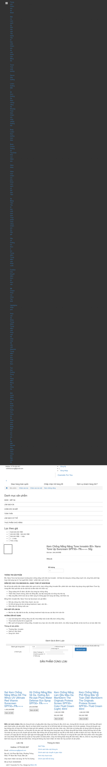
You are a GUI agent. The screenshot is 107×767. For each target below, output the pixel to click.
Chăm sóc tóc (12, 228)
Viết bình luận (80, 649)
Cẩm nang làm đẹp (11, 455)
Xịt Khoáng (12, 108)
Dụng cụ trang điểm (12, 377)
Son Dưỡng (12, 371)
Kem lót (11, 279)
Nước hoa (12, 407)
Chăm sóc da (12, 8)
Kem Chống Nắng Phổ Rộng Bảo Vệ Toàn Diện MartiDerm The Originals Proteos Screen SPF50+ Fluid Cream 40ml (91, 700)
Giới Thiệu (41, 746)
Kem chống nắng (12, 102)
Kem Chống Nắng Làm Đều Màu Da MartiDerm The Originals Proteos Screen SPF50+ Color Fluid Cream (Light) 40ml (64, 700)
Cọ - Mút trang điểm (12, 393)
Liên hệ (11, 461)
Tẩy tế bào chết (11, 41)
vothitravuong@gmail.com (17, 750)
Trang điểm (12, 254)
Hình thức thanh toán (45, 755)
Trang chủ (12, 3)
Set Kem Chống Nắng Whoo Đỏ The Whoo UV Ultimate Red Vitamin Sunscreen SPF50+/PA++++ (15, 699)
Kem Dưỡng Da (12, 96)
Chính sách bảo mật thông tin (48, 749)
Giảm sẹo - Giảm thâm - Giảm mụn (12, 166)
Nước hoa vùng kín (12, 413)
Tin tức (11, 432)
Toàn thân (11, 112)
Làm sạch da (11, 23)
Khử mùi (11, 156)
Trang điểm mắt (12, 328)
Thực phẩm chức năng (12, 220)
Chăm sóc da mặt (36, 488)
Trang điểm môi (12, 353)
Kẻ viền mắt (11, 345)
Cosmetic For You (65, 475)
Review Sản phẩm (12, 447)
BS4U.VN (33, 765)
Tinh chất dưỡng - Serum (12, 71)
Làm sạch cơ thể (11, 518)
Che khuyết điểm (12, 274)
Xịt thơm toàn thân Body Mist (11, 423)
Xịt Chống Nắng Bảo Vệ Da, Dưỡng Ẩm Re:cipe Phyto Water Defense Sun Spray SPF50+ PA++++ (40, 697)
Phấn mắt (12, 333)
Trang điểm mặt (12, 259)
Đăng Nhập (64, 470)
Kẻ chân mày (11, 339)
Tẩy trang (12, 34)
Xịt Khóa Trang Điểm (12, 321)
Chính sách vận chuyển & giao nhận (50, 752)
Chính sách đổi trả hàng (46, 759)
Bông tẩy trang (12, 385)
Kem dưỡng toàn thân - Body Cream (12, 140)
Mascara (13, 349)
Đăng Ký (63, 466)
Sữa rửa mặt (11, 29)
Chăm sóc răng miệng (12, 118)
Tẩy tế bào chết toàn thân (11, 210)
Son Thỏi (11, 358)
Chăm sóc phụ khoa (12, 179)
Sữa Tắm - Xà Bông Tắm (12, 197)
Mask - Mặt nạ (12, 15)
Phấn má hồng (12, 295)
